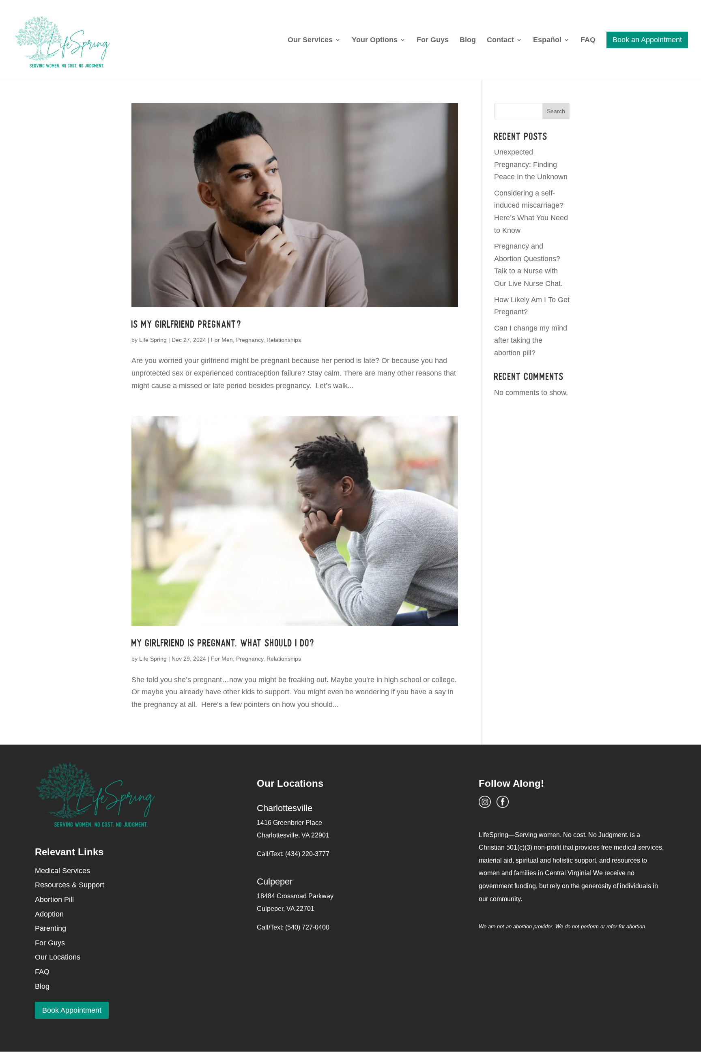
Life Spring (153, 340)
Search (556, 111)
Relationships (284, 340)
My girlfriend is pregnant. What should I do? (222, 643)
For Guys (433, 40)
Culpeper (274, 881)
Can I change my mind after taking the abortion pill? (530, 340)
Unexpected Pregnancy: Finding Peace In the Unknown (531, 164)
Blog (468, 40)
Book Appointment (71, 1010)
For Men (222, 340)
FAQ (588, 40)
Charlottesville (284, 808)
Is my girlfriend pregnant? (186, 324)
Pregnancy (249, 340)
